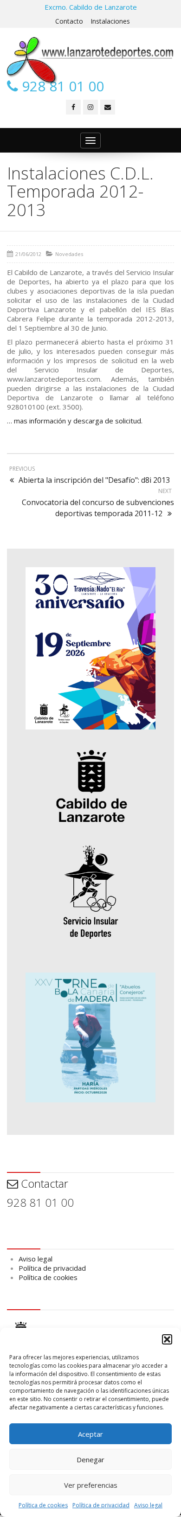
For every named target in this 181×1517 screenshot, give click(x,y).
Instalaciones (110, 21)
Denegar (90, 1459)
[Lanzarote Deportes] (90, 60)
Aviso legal (148, 1505)
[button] (167, 1339)
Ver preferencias (90, 1485)
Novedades (69, 253)
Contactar (43, 1183)
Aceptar (90, 1434)
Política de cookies (43, 1505)
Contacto (69, 21)
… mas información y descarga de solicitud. (74, 420)
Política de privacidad (100, 1505)
